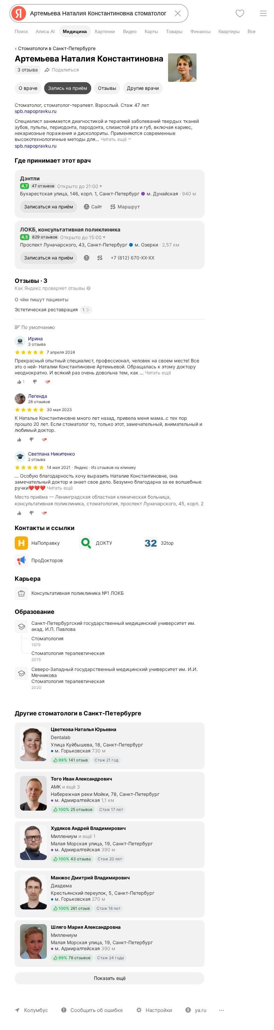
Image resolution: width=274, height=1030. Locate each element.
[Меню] (263, 13)
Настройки (159, 1010)
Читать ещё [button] (158, 372)
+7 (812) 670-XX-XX (132, 258)
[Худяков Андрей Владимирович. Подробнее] (109, 844)
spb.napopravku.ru (35, 111)
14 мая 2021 (59, 467)
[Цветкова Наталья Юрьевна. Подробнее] (109, 745)
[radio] (21, 381)
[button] (93, 207)
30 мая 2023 (59, 409)
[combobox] (97, 13)
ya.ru (201, 1010)
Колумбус (36, 1010)
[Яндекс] (18, 13)
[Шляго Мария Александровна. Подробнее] (109, 943)
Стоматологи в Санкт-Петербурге (57, 48)
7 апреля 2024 (61, 352)
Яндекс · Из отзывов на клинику (105, 467)
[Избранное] (240, 13)
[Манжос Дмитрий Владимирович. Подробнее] (109, 893)
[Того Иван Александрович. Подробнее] (109, 794)
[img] (29, 352)
